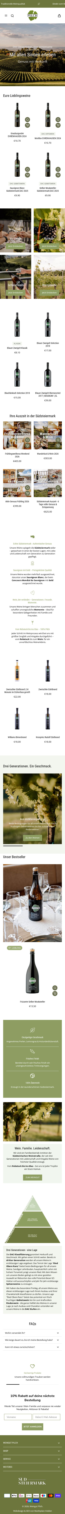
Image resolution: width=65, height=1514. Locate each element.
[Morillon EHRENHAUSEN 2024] (48, 115)
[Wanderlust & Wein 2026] (48, 435)
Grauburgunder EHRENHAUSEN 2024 (17, 135)
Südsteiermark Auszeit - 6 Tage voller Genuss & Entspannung (48, 504)
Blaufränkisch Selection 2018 (17, 393)
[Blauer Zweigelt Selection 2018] (48, 325)
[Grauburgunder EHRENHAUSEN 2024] (17, 115)
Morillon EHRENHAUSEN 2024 (48, 138)
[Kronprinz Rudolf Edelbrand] (48, 719)
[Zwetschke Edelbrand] (48, 671)
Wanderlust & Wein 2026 (48, 454)
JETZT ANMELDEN (33, 1426)
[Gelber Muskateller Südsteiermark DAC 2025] (48, 165)
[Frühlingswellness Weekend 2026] (17, 435)
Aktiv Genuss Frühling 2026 (17, 501)
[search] (12, 15)
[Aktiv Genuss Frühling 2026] (17, 483)
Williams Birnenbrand (17, 737)
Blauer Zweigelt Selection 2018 (48, 344)
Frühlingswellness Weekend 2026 (17, 455)
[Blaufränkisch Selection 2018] (17, 375)
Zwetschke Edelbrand (47, 689)
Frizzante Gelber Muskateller (32, 1001)
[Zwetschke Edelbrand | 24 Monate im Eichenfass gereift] (17, 671)
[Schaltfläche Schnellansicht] (27, 119)
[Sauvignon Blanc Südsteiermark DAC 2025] (17, 165)
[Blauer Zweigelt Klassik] (17, 325)
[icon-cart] (58, 15)
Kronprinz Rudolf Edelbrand (48, 737)
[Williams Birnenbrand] (17, 719)
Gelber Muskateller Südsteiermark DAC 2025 (48, 189)
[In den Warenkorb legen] (27, 125)
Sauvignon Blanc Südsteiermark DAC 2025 (17, 189)
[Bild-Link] (15, 230)
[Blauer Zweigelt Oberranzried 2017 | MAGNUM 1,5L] (48, 375)
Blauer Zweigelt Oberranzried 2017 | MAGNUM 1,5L (47, 394)
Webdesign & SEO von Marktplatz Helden (32, 1511)
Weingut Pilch (36, 1506)
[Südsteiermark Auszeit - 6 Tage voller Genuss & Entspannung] (48, 483)
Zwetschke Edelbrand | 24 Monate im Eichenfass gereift (17, 691)
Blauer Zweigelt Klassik (17, 348)
